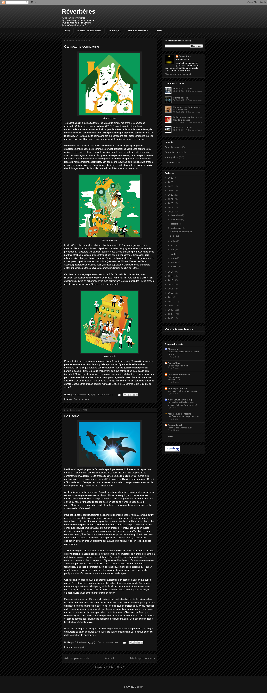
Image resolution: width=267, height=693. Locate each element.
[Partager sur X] (130, 394)
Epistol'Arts (174, 363)
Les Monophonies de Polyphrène (179, 375)
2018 (171, 211)
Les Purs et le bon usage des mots (183, 416)
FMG (170, 436)
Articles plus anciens (142, 658)
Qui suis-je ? (114, 30)
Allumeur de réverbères (89, 30)
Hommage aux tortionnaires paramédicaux (186, 108)
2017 (171, 272)
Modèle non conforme (179, 414)
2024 (171, 186)
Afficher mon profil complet (178, 74)
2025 (171, 182)
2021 (171, 199)
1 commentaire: (106, 394)
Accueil (109, 658)
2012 (171, 293)
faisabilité (103, 479)
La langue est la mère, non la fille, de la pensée (187, 118)
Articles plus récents (76, 658)
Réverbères (78, 11)
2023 (171, 190)
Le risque (71, 416)
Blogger (138, 686)
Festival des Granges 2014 (180, 428)
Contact (159, 30)
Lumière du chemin (182, 88)
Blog (67, 30)
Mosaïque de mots (177, 388)
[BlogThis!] (127, 394)
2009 (171, 305)
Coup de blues (172, 147)
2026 (171, 178)
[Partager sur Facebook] (133, 394)
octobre (175, 223)
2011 (170, 297)
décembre (176, 215)
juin (173, 245)
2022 (171, 195)
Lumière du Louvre (182, 127)
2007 (171, 314)
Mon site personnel (138, 30)
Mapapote (173, 349)
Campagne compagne (81, 46)
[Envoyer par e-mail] (124, 394)
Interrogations (80, 647)
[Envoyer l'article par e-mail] (119, 394)
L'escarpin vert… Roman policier (182, 391)
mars (173, 258)
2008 (171, 310)
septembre (176, 228)
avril (173, 254)
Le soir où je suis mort (178, 366)
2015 (171, 280)
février (174, 262)
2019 (171, 207)
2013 (171, 288)
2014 (171, 284)
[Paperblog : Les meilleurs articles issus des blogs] (172, 450)
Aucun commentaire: (108, 642)
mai (173, 249)
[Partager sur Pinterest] (136, 394)
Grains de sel (175, 425)
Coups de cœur (81, 399)
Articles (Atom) (116, 667)
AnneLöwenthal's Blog (180, 399)
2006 (171, 318)
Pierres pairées (180, 97)
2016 (171, 276)
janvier (174, 266)
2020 (171, 203)
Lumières (169, 162)
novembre (176, 219)
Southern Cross (175, 379)
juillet (173, 241)
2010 (171, 301)
